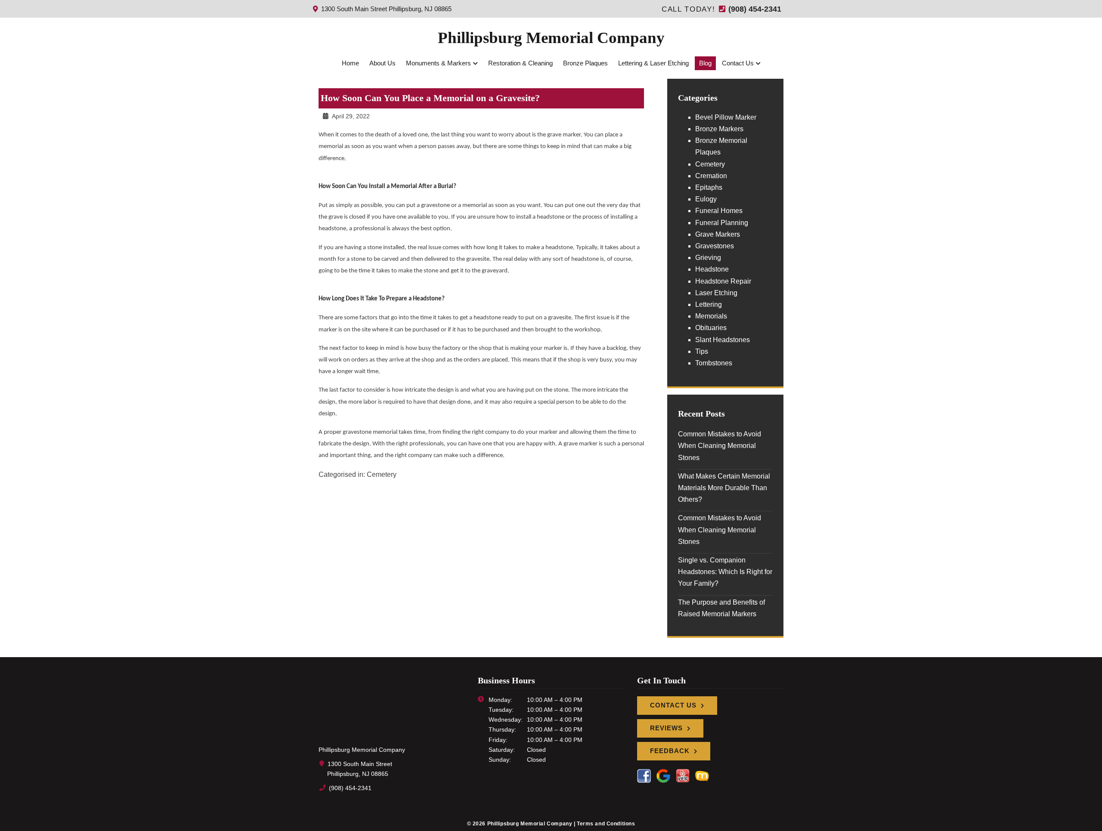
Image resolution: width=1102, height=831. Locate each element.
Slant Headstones (722, 339)
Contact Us (738, 63)
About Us (382, 63)
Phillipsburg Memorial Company (551, 37)
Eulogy (706, 199)
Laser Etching (716, 293)
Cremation (711, 175)
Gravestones (714, 246)
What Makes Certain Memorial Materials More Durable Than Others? (724, 488)
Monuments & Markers (438, 63)
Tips (701, 351)
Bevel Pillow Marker (725, 117)
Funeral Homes (719, 210)
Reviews (666, 728)
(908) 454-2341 (753, 8)
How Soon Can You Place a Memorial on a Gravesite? (430, 98)
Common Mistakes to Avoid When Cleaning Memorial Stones (719, 445)
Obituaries (711, 327)
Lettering (708, 304)
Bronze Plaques (585, 63)
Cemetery (381, 474)
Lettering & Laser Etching (653, 63)
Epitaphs (708, 187)
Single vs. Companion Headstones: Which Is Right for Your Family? (725, 571)
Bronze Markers (719, 129)
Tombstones (713, 363)
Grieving (708, 257)
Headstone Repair (723, 281)
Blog (705, 63)
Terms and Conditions (606, 823)
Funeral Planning (721, 222)
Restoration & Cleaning (520, 63)
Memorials (711, 316)
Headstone (712, 269)
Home (350, 63)
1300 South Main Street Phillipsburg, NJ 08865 (385, 8)
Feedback (670, 751)
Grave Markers (717, 234)
